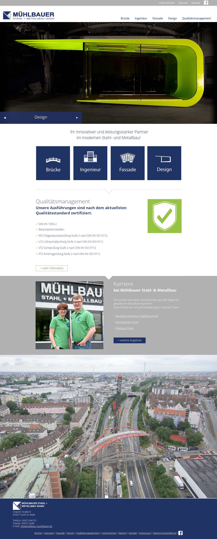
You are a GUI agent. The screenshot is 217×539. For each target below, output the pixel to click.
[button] (4, 117)
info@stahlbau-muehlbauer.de (36, 526)
